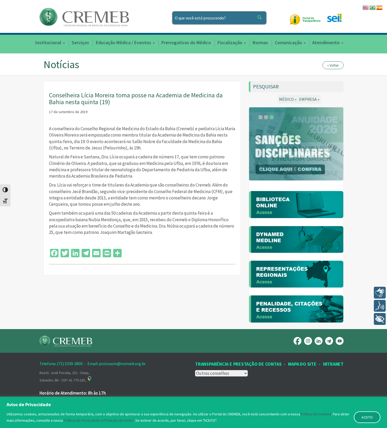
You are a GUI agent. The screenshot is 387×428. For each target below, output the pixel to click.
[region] (193, 412)
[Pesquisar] (261, 18)
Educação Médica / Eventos (124, 42)
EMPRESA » (309, 99)
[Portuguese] (372, 7)
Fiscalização (230, 42)
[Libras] (380, 293)
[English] (366, 7)
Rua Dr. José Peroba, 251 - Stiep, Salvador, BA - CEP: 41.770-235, (64, 376)
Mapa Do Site (302, 364)
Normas (260, 42)
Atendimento (326, 42)
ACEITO (367, 417)
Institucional (48, 42)
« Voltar (333, 65)
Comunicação (289, 42)
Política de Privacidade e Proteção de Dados (99, 420)
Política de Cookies (316, 414)
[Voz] (380, 306)
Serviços (80, 42)
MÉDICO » (287, 99)
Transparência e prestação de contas (238, 364)
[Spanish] (379, 7)
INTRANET (333, 364)
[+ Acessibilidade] (380, 319)
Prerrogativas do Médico (186, 42)
